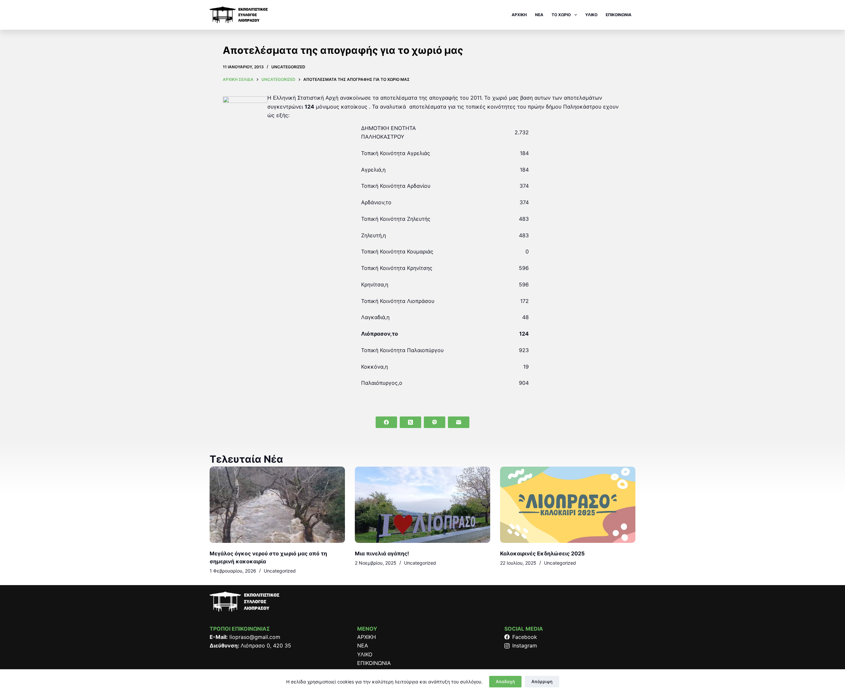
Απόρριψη (542, 681)
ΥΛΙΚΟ (591, 14)
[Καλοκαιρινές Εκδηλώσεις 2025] (567, 505)
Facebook (524, 637)
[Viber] (434, 422)
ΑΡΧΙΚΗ (519, 14)
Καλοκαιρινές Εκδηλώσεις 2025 (542, 553)
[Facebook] (386, 422)
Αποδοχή (505, 681)
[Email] (458, 422)
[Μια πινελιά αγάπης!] (422, 505)
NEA (539, 14)
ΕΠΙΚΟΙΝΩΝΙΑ (618, 14)
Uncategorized (288, 66)
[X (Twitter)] (410, 422)
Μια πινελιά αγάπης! (382, 553)
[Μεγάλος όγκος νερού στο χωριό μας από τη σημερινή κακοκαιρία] (277, 505)
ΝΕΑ (362, 645)
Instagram (524, 645)
